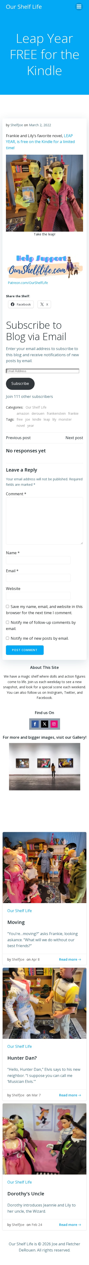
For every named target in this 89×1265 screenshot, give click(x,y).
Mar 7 (36, 1095)
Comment (16, 493)
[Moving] (44, 867)
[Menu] (79, 7)
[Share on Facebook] (35, 724)
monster (65, 419)
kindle (37, 419)
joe (27, 419)
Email (12, 570)
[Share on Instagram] (54, 724)
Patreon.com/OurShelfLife (28, 282)
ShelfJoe (16, 125)
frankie (73, 413)
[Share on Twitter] (44, 724)
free (20, 419)
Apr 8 (36, 959)
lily (54, 419)
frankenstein (56, 413)
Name (13, 552)
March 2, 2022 (40, 125)
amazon (23, 413)
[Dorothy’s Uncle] (44, 1138)
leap (47, 419)
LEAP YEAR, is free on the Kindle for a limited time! (40, 141)
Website (13, 588)
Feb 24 (37, 1224)
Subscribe (20, 383)
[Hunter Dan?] (44, 1002)
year (30, 425)
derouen (38, 413)
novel (21, 425)
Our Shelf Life (36, 407)
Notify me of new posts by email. (40, 638)
